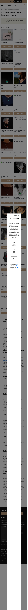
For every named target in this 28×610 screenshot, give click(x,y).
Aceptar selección (14, 252)
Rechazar (14, 259)
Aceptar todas (14, 244)
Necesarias (14, 264)
